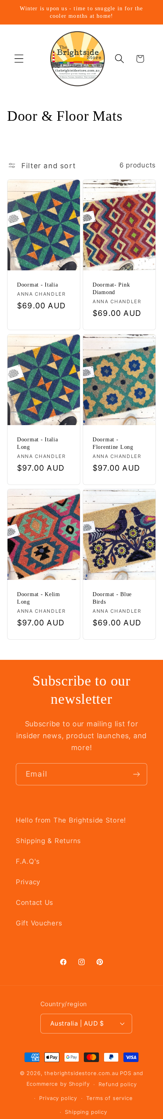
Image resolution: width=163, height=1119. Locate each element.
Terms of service (109, 1098)
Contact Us (34, 902)
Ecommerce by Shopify (58, 1084)
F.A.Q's (28, 861)
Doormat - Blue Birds (112, 598)
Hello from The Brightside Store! (71, 820)
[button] (19, 58)
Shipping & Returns (48, 841)
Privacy (28, 882)
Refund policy (117, 1084)
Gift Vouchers (39, 923)
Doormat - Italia (37, 284)
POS (125, 1073)
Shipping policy (86, 1112)
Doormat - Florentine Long (113, 443)
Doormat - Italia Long (37, 443)
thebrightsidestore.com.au (81, 1073)
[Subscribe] (136, 774)
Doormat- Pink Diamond (111, 288)
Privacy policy (58, 1098)
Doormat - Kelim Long (38, 598)
